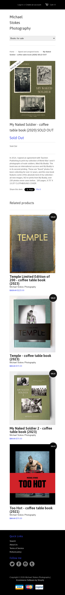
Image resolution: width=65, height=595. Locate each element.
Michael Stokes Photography (20, 22)
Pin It (38, 189)
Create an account (33, 5)
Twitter (12, 563)
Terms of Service (17, 548)
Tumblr (32, 563)
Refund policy (15, 552)
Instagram (25, 563)
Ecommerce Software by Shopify (30, 580)
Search (13, 541)
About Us (14, 545)
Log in (20, 5)
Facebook (18, 563)
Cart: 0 (52, 5)
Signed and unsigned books (28, 52)
